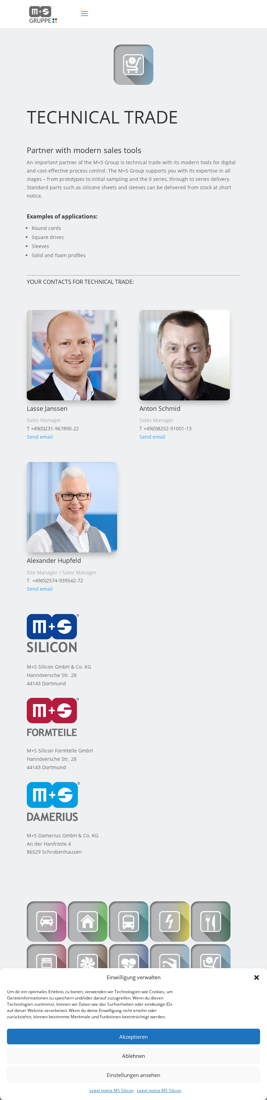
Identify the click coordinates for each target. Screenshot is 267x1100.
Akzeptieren (133, 1036)
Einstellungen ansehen (133, 1074)
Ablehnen (133, 1055)
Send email (40, 436)
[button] (256, 977)
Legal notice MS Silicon (111, 1090)
